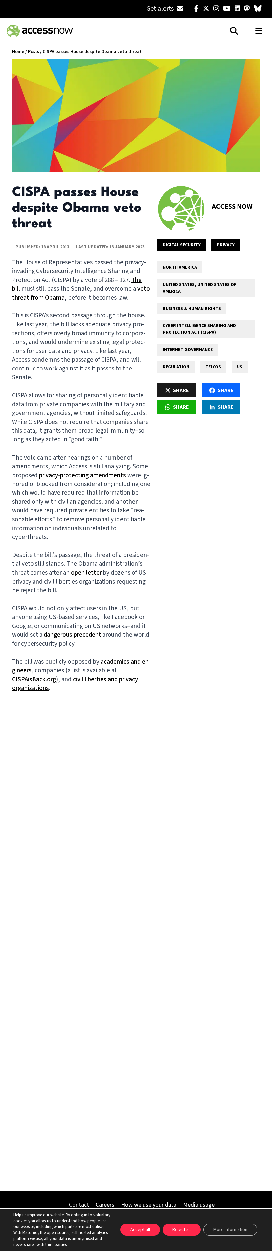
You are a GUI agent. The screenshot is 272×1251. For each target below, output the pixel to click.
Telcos (213, 367)
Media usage (199, 1205)
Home (18, 51)
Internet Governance (188, 349)
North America (180, 267)
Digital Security (182, 245)
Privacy (226, 245)
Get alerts (160, 8)
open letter (86, 572)
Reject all (181, 1229)
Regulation (176, 367)
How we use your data (148, 1205)
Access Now (232, 207)
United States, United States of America (200, 288)
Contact (79, 1205)
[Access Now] (181, 208)
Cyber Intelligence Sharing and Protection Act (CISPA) (199, 329)
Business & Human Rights (192, 308)
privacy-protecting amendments (82, 475)
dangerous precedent (72, 634)
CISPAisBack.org (34, 679)
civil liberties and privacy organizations (75, 684)
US (239, 367)
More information (230, 1229)
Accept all (140, 1229)
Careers (105, 1205)
